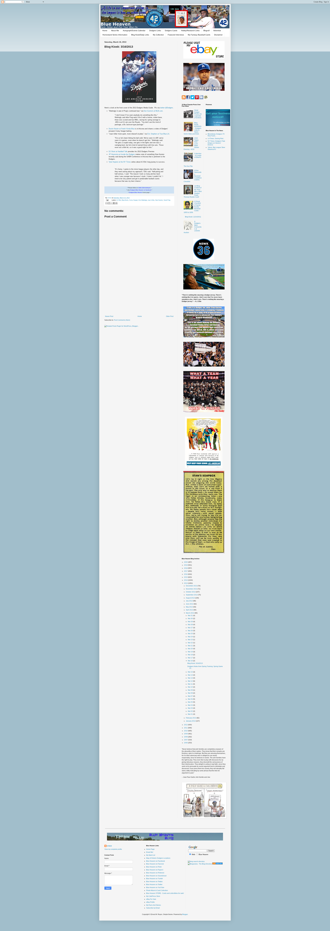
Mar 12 (190, 681)
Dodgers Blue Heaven (135, 192)
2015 (186, 577)
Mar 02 (190, 711)
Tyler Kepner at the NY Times (120, 162)
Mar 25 (190, 633)
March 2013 (190, 613)
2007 (186, 740)
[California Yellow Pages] (217, 864)
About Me (115, 30)
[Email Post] (107, 200)
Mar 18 (190, 655)
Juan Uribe (151, 200)
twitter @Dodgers (166, 108)
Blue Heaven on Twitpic (154, 881)
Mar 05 (190, 702)
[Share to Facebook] (114, 203)
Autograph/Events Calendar (134, 30)
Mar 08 (190, 693)
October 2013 (191, 592)
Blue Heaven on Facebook (155, 861)
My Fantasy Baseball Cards (199, 35)
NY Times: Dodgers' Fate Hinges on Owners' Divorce (216, 143)
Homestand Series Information (114, 35)
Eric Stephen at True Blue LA (158, 134)
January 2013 (191, 721)
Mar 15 (190, 672)
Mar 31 (190, 615)
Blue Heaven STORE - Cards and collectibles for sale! (165, 893)
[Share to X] (111, 203)
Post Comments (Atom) (122, 320)
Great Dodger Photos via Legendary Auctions (198, 114)
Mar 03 (190, 708)
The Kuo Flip (188, 166)
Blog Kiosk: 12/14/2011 (193, 217)
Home (104, 30)
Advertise (217, 30)
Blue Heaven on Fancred (155, 864)
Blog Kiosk (125, 200)
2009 (186, 734)
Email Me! (149, 852)
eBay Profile (150, 902)
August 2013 (190, 598)
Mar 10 (190, 687)
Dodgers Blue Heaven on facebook (140, 190)
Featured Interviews (176, 35)
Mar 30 (190, 618)
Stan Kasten (159, 200)
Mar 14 (190, 675)
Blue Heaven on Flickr (154, 867)
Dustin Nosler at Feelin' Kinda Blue (122, 129)
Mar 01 (190, 714)
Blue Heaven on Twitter (154, 884)
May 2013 (189, 607)
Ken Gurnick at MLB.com (153, 111)
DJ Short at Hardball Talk (118, 151)
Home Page (150, 849)
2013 (186, 583)
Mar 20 (190, 649)
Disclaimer (218, 35)
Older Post (169, 316)
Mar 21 (190, 646)
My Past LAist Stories (153, 905)
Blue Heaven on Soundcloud (156, 876)
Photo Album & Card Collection (157, 890)
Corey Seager (133, 200)
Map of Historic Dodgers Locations (158, 858)
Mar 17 (190, 658)
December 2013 (192, 586)
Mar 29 (190, 622)
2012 (186, 725)
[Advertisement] (139, 294)
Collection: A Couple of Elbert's (197, 155)
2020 (186, 562)
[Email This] (106, 203)
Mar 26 (190, 631)
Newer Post (109, 316)
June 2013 (190, 604)
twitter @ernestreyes (144, 187)
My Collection (158, 35)
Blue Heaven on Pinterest (155, 873)
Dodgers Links (155, 30)
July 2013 (189, 601)
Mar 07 (190, 696)
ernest (110, 198)
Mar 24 (190, 637)
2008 (186, 737)
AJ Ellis (118, 200)
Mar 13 (190, 678)
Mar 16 (190, 661)
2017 (186, 571)
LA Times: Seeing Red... (216, 138)
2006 (186, 743)
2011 (186, 728)
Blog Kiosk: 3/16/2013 (195, 663)
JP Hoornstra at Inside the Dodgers (122, 154)
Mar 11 (190, 684)
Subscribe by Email (153, 908)
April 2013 (189, 610)
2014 (186, 580)
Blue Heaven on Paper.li (154, 870)
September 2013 (192, 595)
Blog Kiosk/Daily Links (140, 35)
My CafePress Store (153, 896)
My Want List (150, 855)
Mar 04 (190, 705)
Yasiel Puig (167, 200)
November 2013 (192, 589)
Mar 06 (190, 699)
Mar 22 (190, 643)
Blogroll (206, 30)
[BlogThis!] (109, 203)
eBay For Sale (151, 899)
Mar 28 (190, 624)
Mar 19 (190, 652)
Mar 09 (190, 690)
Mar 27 (190, 628)
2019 (186, 565)
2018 (186, 568)
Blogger (185, 914)
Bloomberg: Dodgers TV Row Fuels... (216, 135)
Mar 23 (190, 640)
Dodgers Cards (171, 30)
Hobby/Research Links (190, 30)
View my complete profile (113, 849)
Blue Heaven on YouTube (155, 887)
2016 (186, 574)
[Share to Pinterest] (116, 203)
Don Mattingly (142, 200)
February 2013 (191, 718)
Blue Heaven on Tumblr (154, 878)
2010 (186, 731)
